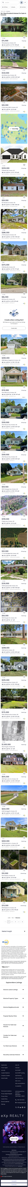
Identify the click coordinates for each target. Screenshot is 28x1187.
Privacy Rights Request (6, 1093)
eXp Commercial (19, 1078)
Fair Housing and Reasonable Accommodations (14, 1154)
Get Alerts (23, 7)
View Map (15, 129)
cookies (5, 1168)
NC (13, 918)
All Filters (6, 7)
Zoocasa (17, 1067)
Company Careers (5, 1075)
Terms (22, 1172)
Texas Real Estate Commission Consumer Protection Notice (14, 1160)
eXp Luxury (17, 1080)
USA (9, 918)
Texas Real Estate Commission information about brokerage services (14, 1159)
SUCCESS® (18, 1070)
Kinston (18, 918)
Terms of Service (13, 1152)
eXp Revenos (18, 1075)
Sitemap (3, 1104)
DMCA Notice (14, 1150)
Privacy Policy (4, 1096)
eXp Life (17, 1065)
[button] (14, 931)
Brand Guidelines (5, 1101)
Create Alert (14, 328)
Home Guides (4, 1078)
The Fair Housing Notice (19, 1163)
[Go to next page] (22, 921)
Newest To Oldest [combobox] (14, 7)
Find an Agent (4, 1067)
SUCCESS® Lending (20, 1072)
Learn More (20, 1166)
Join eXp (3, 1070)
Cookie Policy (4, 1098)
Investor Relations (5, 1072)
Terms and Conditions (6, 1091)
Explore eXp (4, 1065)
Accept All (14, 1181)
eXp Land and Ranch (20, 1083)
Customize (14, 1184)
